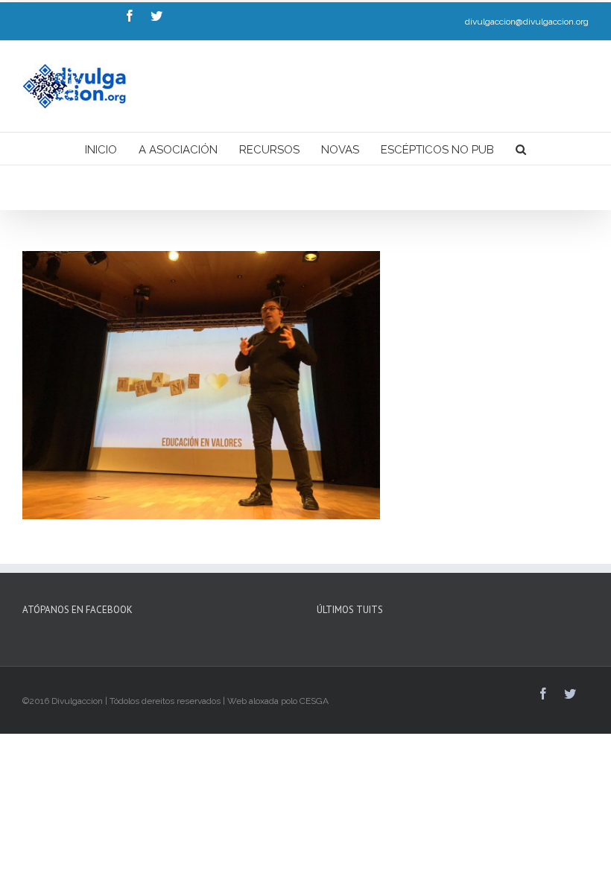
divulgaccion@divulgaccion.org (527, 21)
